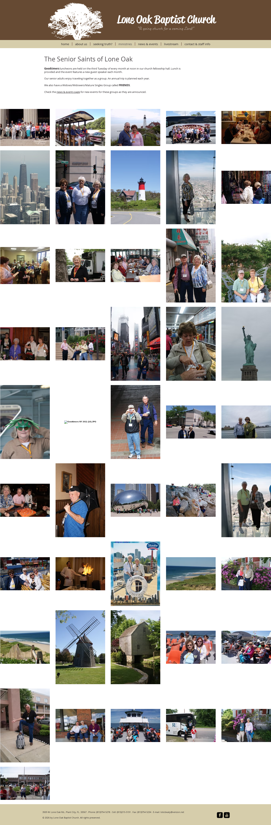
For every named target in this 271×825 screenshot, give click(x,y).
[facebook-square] (220, 815)
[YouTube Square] (227, 815)
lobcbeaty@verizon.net (172, 812)
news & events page (68, 92)
